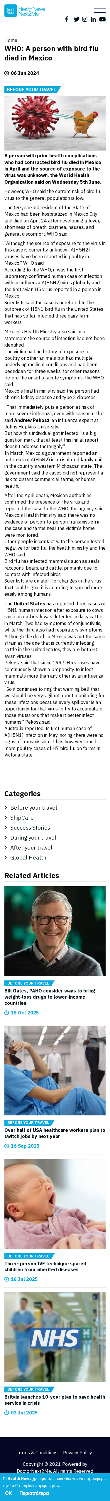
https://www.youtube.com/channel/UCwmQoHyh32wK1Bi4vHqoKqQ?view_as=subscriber (102, 19)
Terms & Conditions (36, 1453)
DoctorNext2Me (34, 1471)
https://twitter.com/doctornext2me (77, 19)
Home (10, 40)
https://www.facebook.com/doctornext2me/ (68, 19)
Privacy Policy (77, 1453)
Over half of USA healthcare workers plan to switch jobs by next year (54, 1133)
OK (8, 1493)
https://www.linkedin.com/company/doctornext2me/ (94, 19)
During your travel (33, 837)
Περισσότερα (34, 1493)
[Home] (24, 10)
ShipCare (22, 817)
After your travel (31, 847)
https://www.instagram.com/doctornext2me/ (85, 19)
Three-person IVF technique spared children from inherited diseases (45, 1267)
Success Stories (30, 827)
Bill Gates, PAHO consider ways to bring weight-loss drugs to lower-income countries (49, 997)
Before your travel (31, 89)
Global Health (28, 857)
